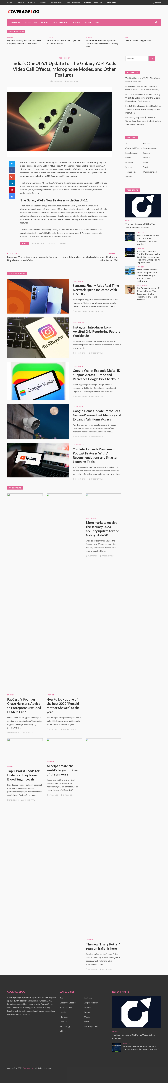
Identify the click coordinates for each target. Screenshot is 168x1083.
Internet (50, 37)
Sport (88, 22)
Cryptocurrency (150, 148)
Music (146, 162)
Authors (43, 2)
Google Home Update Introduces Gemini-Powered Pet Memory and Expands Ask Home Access (97, 415)
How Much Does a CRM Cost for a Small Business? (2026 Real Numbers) (147, 239)
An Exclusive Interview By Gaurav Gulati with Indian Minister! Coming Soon (102, 43)
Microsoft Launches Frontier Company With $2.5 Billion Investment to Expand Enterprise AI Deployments (142, 97)
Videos (128, 176)
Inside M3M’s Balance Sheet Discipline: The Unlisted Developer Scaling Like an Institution (143, 109)
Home (9, 2)
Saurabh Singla (69, 729)
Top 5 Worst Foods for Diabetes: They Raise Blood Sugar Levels (23, 775)
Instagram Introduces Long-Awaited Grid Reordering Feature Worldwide (96, 331)
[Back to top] (161, 1076)
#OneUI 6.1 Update (57, 243)
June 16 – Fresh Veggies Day (138, 40)
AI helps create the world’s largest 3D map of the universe (63, 770)
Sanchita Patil (72, 81)
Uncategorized (150, 171)
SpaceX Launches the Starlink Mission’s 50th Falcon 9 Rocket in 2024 (90, 259)
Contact (31, 2)
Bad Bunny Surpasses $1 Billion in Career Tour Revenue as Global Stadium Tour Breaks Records (143, 120)
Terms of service (73, 2)
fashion (89, 940)
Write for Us (111, 2)
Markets (129, 162)
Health (44, 22)
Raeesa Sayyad (97, 311)
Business (15, 22)
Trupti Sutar (107, 969)
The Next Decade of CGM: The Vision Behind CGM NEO (140, 225)
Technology (30, 22)
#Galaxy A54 (38, 243)
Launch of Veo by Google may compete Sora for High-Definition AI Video (32, 259)
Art (97, 22)
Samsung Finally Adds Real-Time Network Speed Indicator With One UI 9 (96, 290)
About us (20, 2)
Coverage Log (28, 1068)
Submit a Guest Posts (93, 2)
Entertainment (60, 22)
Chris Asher (67, 795)
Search (158, 2)
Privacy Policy (56, 2)
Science (76, 22)
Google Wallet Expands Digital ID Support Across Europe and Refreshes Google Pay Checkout (96, 375)
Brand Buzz (28, 733)
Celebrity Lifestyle (133, 148)
